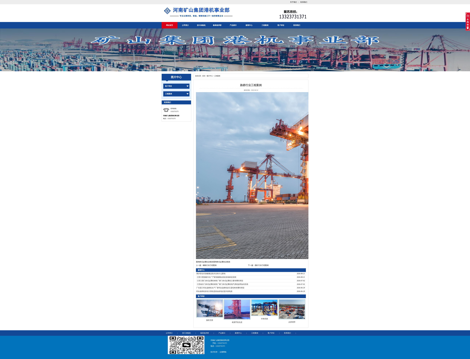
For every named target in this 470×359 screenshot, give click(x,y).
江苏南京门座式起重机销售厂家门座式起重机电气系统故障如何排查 (222, 284)
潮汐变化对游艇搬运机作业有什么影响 (210, 274)
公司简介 (185, 25)
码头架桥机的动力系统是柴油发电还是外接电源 (214, 291)
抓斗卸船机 (201, 25)
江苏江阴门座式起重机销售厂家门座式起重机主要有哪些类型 (219, 281)
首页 (203, 76)
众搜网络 (223, 352)
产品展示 (233, 25)
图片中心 (210, 76)
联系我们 (303, 2)
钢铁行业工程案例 (210, 265)
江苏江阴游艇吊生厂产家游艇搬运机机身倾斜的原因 (216, 277)
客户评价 (280, 25)
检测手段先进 (237, 322)
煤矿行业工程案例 (262, 265)
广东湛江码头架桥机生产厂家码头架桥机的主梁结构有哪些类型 (220, 288)
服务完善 (209, 320)
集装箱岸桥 (217, 25)
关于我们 (293, 2)
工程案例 (265, 25)
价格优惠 (264, 319)
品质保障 (291, 322)
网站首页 (169, 25)
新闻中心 (249, 25)
